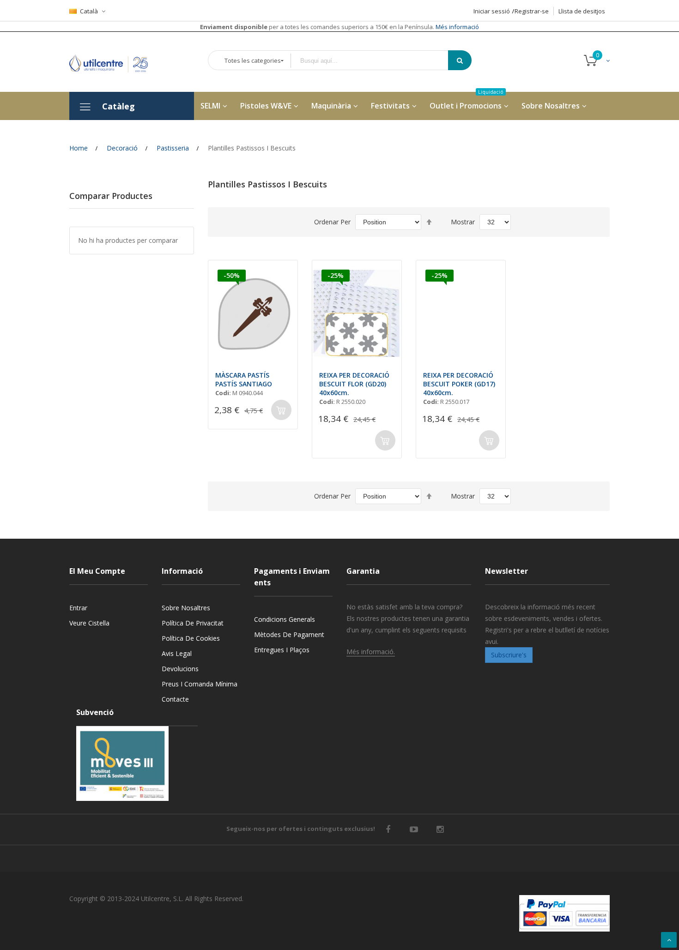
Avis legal (177, 653)
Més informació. (370, 651)
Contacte (175, 699)
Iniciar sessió (491, 11)
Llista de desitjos (581, 11)
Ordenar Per (332, 221)
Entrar (78, 607)
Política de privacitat (193, 623)
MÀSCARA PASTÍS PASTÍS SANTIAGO (243, 379)
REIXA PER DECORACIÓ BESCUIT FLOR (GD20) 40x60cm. (354, 384)
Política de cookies (191, 638)
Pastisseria (173, 148)
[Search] (460, 60)
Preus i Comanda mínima (199, 683)
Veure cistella (89, 623)
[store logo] (115, 61)
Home (78, 148)
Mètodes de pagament (289, 634)
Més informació (456, 27)
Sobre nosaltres (186, 607)
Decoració (122, 148)
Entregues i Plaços (281, 649)
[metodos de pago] (564, 913)
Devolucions (180, 668)
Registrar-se (532, 11)
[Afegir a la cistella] (281, 410)
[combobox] (376, 61)
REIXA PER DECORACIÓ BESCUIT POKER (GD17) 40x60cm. (459, 384)
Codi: (223, 393)
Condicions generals (284, 619)
